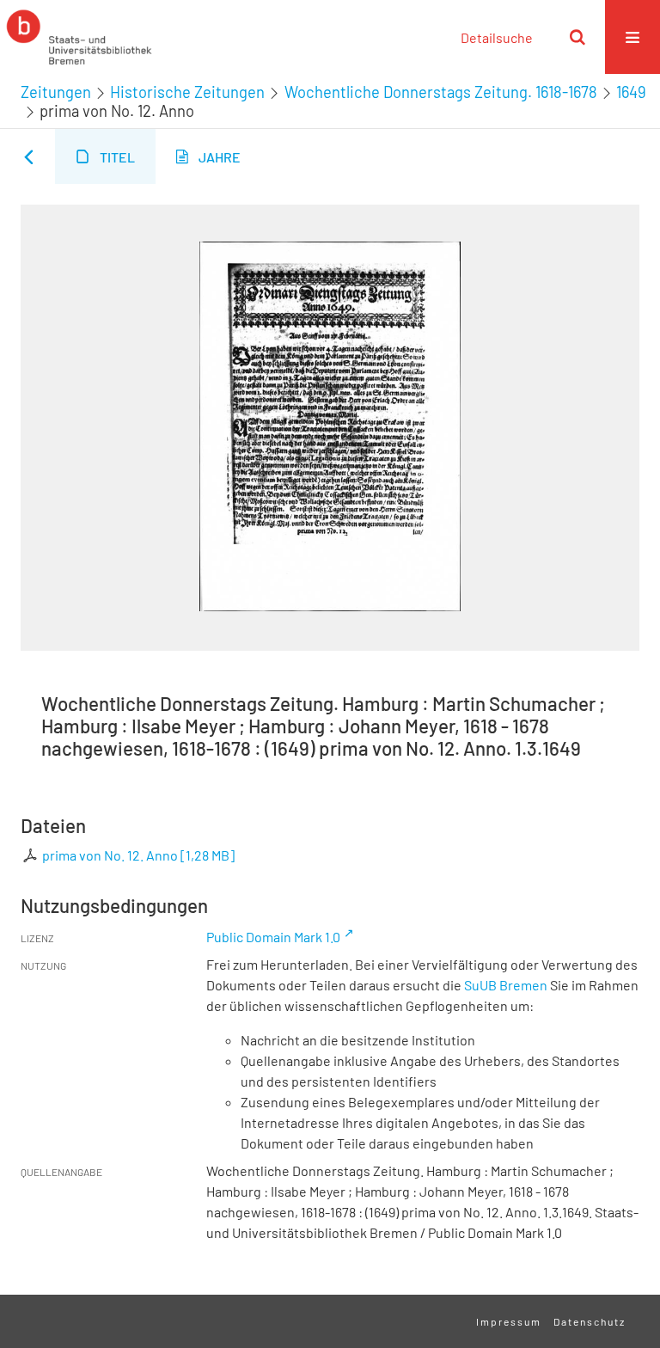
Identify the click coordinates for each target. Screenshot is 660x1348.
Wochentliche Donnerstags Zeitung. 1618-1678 (440, 92)
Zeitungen (56, 92)
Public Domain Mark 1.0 (273, 936)
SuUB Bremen (505, 985)
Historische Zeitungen (187, 92)
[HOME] (79, 37)
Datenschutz (589, 1321)
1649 (631, 92)
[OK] (577, 37)
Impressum (508, 1321)
